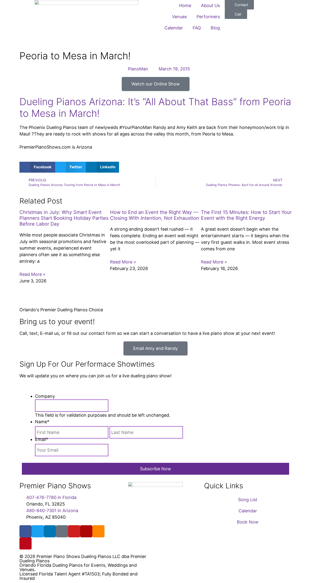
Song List (247, 499)
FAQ (197, 27)
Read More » (32, 274)
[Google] (62, 531)
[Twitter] (38, 531)
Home (185, 5)
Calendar (173, 27)
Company (45, 396)
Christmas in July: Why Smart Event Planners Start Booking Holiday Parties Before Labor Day (63, 218)
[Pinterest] (25, 543)
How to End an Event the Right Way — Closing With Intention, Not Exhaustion (154, 215)
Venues (179, 16)
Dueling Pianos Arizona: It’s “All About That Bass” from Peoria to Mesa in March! (155, 107)
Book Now (248, 521)
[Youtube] (74, 531)
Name (42, 421)
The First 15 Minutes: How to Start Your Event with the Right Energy (246, 215)
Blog (215, 27)
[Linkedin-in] (50, 531)
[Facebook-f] (25, 531)
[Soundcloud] (98, 531)
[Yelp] (86, 531)
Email (41, 439)
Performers (208, 16)
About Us (210, 5)
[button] (37, 167)
